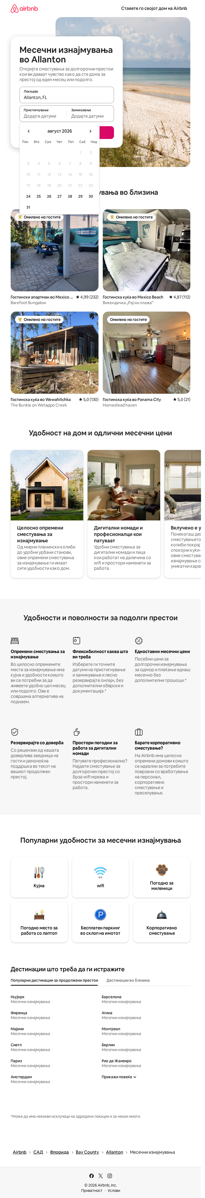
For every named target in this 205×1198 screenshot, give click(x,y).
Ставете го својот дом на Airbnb (154, 8)
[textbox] (43, 116)
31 (28, 207)
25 (39, 196)
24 (28, 196)
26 (49, 196)
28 (70, 196)
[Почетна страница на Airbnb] (24, 8)
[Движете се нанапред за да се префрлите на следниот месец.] (90, 131)
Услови (114, 1190)
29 (80, 196)
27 (59, 196)
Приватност (91, 1190)
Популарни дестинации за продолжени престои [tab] (54, 980)
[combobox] (67, 97)
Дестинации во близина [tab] (128, 980)
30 (91, 196)
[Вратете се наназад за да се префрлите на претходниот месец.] (28, 131)
